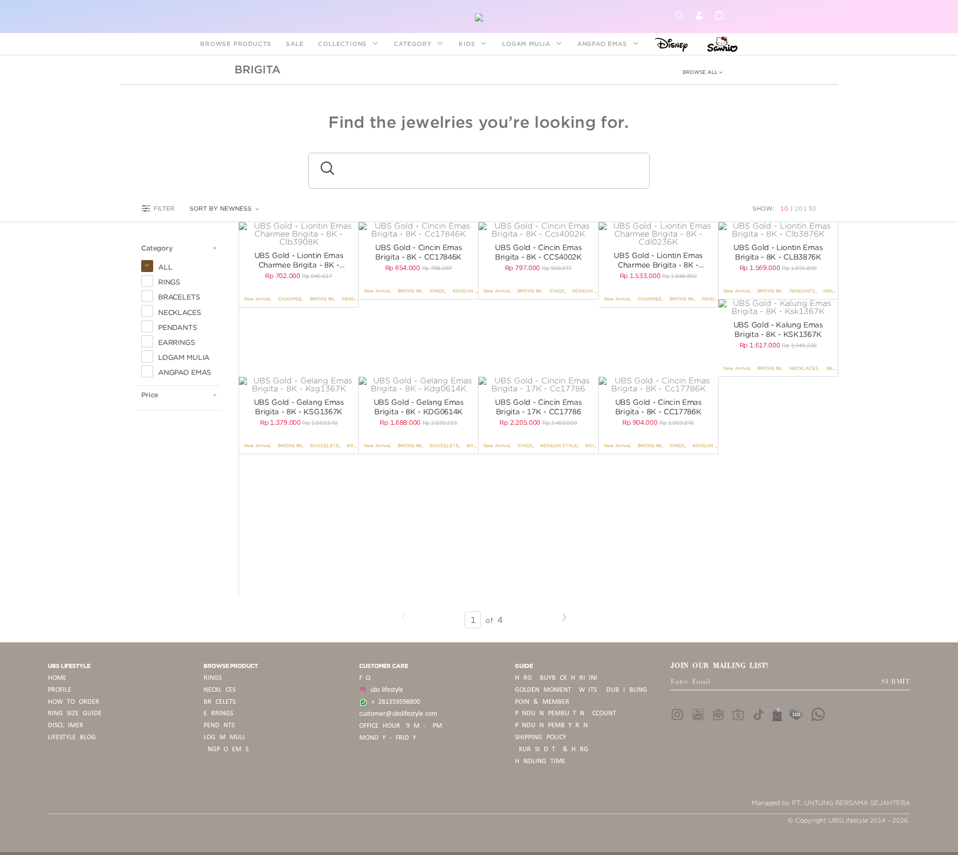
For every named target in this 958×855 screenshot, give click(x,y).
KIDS (468, 43)
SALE (294, 43)
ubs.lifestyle (384, 690)
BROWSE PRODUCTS (235, 43)
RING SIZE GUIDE (75, 713)
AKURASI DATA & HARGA (553, 749)
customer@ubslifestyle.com (398, 714)
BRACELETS (324, 445)
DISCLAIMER (65, 725)
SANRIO (721, 43)
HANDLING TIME (540, 761)
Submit (895, 681)
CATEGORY (414, 43)
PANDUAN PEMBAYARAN (551, 725)
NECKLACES (803, 368)
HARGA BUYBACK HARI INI (556, 678)
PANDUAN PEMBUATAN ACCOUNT (565, 713)
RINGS (437, 290)
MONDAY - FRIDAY (387, 738)
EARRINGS (218, 713)
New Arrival (257, 298)
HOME (57, 678)
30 (812, 208)
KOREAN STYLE (471, 290)
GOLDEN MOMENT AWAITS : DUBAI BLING (581, 690)
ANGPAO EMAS (603, 43)
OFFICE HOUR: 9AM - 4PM (400, 726)
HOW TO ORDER (73, 702)
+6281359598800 (393, 702)
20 (799, 208)
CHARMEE (290, 298)
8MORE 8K (322, 298)
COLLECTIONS (343, 43)
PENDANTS (355, 298)
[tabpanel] (298, 234)
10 (785, 208)
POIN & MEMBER (542, 702)
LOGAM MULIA (527, 43)
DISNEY (668, 43)
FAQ (364, 678)
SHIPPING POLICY (540, 737)
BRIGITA (257, 69)
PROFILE (59, 690)
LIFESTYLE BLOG (72, 737)
